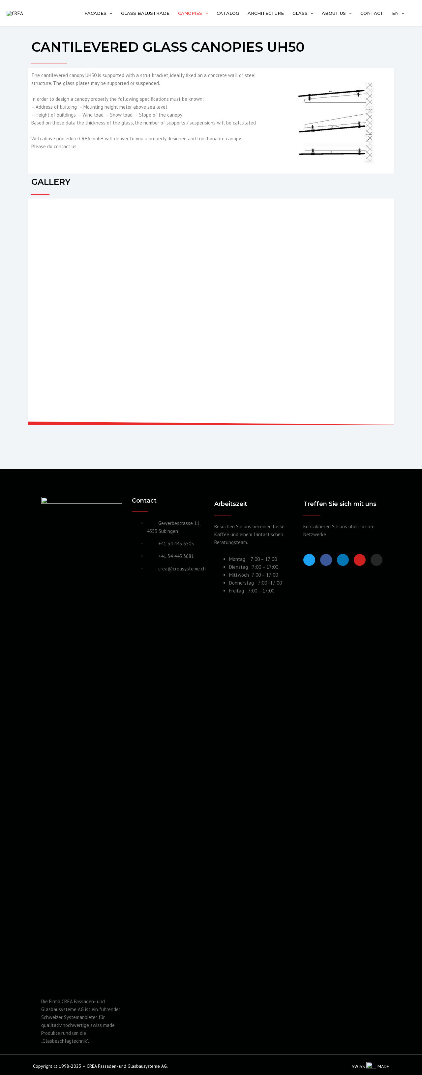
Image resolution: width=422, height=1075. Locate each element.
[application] (109, 13)
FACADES (95, 13)
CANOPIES (190, 13)
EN (395, 13)
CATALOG (228, 13)
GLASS (300, 13)
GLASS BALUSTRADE (145, 13)
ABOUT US (334, 13)
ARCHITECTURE (266, 13)
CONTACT (371, 13)
